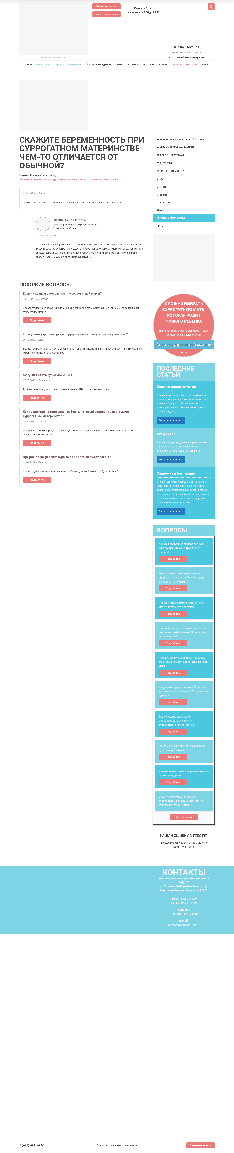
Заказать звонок (106, 6)
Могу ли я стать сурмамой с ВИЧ (47, 375)
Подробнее (37, 320)
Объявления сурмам (98, 64)
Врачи (163, 64)
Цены (205, 64)
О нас (28, 64)
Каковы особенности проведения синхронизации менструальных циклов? (181, 548)
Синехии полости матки (176, 387)
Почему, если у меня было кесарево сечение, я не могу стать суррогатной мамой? (183, 662)
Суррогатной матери (67, 64)
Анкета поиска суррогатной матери (180, 139)
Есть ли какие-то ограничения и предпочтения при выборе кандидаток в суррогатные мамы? (184, 577)
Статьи (119, 64)
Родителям (43, 64)
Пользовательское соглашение (117, 1145)
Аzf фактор (166, 434)
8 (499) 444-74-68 (186, 47)
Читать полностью (170, 420)
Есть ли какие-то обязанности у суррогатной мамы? (62, 293)
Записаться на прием (106, 14)
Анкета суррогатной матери (175, 147)
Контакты (148, 64)
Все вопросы (183, 817)
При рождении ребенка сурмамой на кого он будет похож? (67, 457)
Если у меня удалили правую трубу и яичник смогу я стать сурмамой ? (75, 334)
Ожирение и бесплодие (176, 473)
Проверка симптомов (184, 64)
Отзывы (133, 64)
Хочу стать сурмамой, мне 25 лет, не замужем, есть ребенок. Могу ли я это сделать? (183, 691)
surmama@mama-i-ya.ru (186, 57)
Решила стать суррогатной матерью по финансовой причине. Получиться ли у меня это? (182, 632)
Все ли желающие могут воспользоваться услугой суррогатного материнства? (177, 720)
